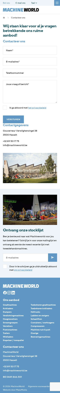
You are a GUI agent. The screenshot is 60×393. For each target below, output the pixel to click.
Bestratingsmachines (40, 336)
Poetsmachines (10, 329)
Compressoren (37, 326)
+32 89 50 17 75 (11, 141)
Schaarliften (36, 319)
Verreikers (8, 326)
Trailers (6, 333)
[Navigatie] (57, 3)
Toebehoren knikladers (41, 308)
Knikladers (8, 308)
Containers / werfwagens (42, 322)
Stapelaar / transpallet (13, 340)
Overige (34, 333)
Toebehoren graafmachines (43, 305)
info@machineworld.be (15, 145)
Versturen (13, 119)
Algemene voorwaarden (39, 386)
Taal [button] (33, 3)
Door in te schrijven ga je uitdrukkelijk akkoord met (33, 268)
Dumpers (7, 312)
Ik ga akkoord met (27, 107)
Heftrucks (35, 312)
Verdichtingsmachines (13, 315)
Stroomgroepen (10, 322)
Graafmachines (10, 305)
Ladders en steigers (40, 315)
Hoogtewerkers (10, 319)
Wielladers (8, 336)
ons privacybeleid (23, 269)
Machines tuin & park (40, 329)
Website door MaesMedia (15, 390)
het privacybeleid (37, 107)
